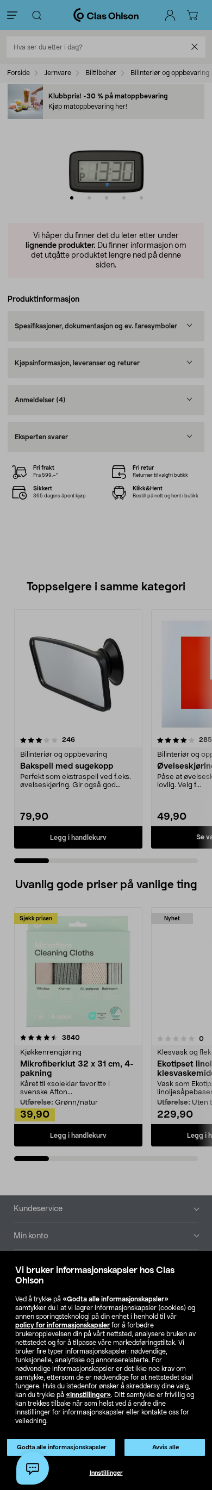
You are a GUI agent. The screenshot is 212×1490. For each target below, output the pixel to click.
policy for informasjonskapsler (62, 1325)
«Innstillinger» (88, 1395)
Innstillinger (106, 1473)
